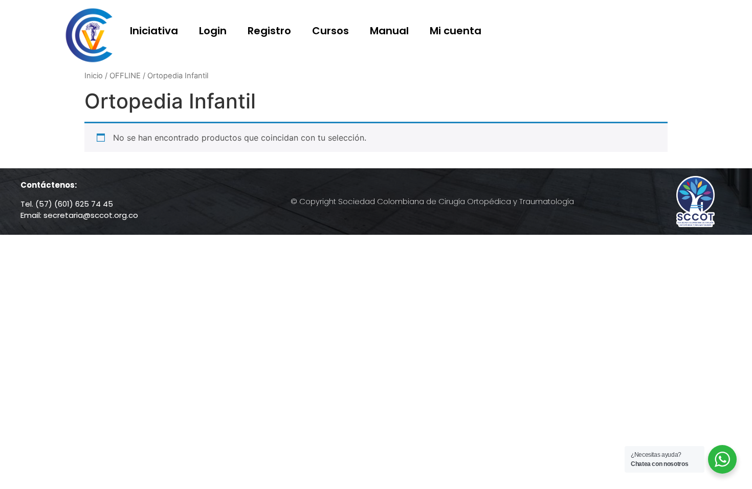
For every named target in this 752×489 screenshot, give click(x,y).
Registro (269, 31)
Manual (389, 31)
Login (213, 31)
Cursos (330, 31)
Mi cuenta (455, 31)
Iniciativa (154, 31)
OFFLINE (125, 75)
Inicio (93, 75)
